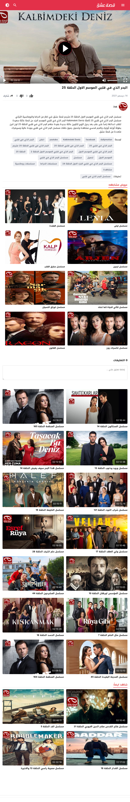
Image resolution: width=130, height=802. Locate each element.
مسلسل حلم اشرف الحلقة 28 (48, 551)
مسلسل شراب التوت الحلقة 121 (110, 510)
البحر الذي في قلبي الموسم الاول (95, 152)
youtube (54, 139)
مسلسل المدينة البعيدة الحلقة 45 (109, 677)
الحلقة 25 (20, 152)
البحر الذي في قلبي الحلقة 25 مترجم (31, 146)
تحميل (90, 157)
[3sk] (123, 110)
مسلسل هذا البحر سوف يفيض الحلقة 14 (42, 468)
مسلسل (78, 157)
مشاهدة (107, 170)
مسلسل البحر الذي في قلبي (54, 157)
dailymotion (106, 139)
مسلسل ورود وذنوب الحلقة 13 (111, 468)
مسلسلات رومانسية (25, 164)
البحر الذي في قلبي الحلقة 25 (69, 146)
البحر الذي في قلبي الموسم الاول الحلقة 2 (52, 152)
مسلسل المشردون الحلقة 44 (48, 593)
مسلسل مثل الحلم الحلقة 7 (112, 635)
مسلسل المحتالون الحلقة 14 (112, 426)
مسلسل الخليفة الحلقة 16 (50, 510)
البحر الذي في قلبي (24, 139)
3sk (115, 107)
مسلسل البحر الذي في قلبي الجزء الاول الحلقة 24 (87, 164)
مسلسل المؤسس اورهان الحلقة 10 (108, 593)
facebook (90, 139)
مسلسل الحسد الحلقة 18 (50, 635)
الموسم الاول (105, 157)
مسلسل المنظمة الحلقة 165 (49, 426)
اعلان (41, 139)
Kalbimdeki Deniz (71, 139)
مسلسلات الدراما (48, 164)
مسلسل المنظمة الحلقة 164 (48, 677)
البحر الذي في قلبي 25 (100, 146)
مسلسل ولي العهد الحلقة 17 (111, 551)
